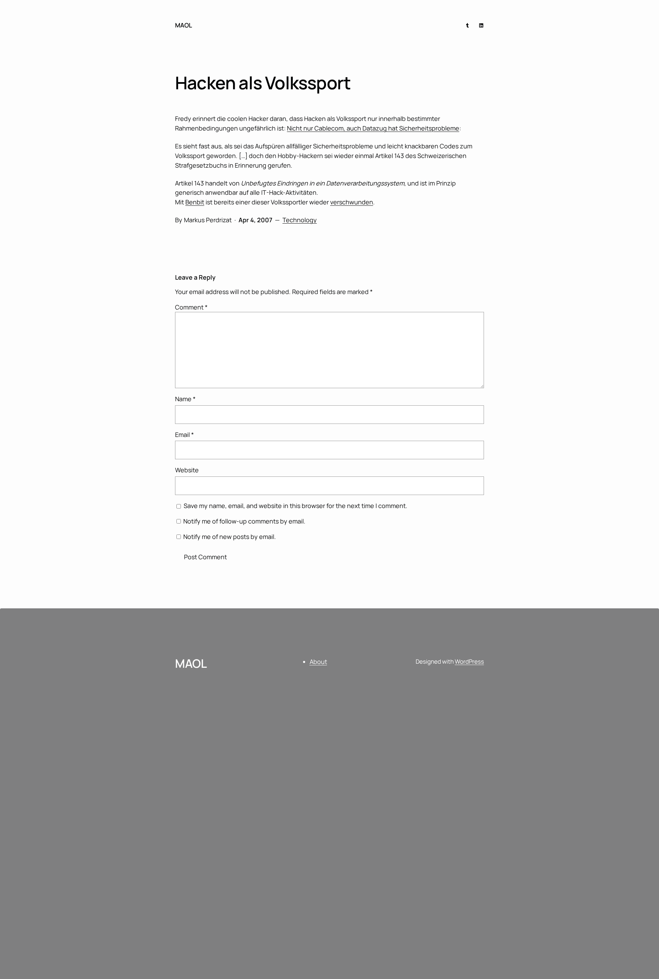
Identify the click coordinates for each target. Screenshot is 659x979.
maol (183, 25)
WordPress (469, 661)
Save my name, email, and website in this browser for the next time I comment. (295, 506)
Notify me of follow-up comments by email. (244, 521)
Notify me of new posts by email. (229, 536)
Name (185, 399)
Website (187, 470)
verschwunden (351, 202)
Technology (299, 220)
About (318, 661)
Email (184, 434)
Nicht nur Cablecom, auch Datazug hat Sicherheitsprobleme (373, 128)
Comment (191, 307)
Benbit (194, 202)
